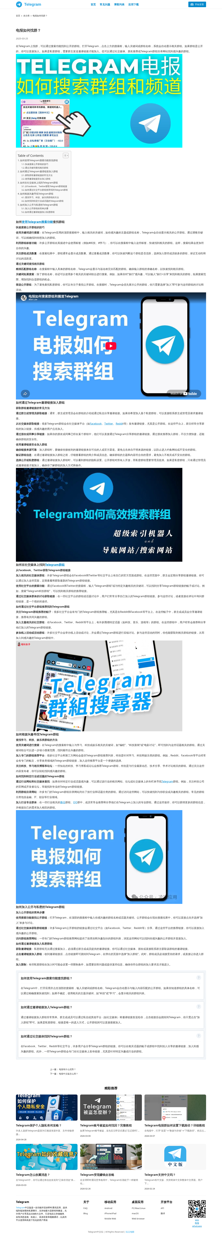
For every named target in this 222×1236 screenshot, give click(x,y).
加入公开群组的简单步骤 (36, 208)
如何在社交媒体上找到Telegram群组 (39, 182)
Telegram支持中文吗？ (160, 1175)
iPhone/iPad (110, 1213)
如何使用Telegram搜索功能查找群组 (39, 160)
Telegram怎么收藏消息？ (33, 1175)
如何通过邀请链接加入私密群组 (40, 212)
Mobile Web (110, 1218)
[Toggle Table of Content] (64, 155)
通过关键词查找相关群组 (36, 167)
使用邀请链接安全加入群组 (37, 178)
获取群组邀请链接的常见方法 (38, 175)
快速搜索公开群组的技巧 (36, 164)
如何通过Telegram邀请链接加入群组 (39, 171)
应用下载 (133, 4)
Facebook (96, 423)
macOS (135, 1213)
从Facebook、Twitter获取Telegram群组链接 (46, 186)
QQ (75, 802)
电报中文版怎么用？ (68, 1073)
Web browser (138, 1218)
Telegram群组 (55, 565)
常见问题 (105, 4)
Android (108, 1208)
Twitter (108, 423)
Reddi (119, 423)
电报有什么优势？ (67, 1069)
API (162, 1208)
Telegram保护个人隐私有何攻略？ (39, 1125)
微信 (62, 802)
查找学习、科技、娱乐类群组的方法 (42, 197)
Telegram (32, 4)
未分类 (26, 15)
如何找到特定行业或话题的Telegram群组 (44, 200)
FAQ (85, 1208)
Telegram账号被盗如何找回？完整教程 (106, 1125)
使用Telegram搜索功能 (37, 222)
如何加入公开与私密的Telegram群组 (39, 204)
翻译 (163, 1213)
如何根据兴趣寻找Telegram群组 (36, 193)
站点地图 (130, 1231)
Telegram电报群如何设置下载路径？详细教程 (174, 1125)
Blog (85, 1213)
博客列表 (119, 4)
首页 (93, 4)
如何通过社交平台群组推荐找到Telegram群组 (46, 189)
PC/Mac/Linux (138, 1208)
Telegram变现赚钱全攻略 (97, 1175)
